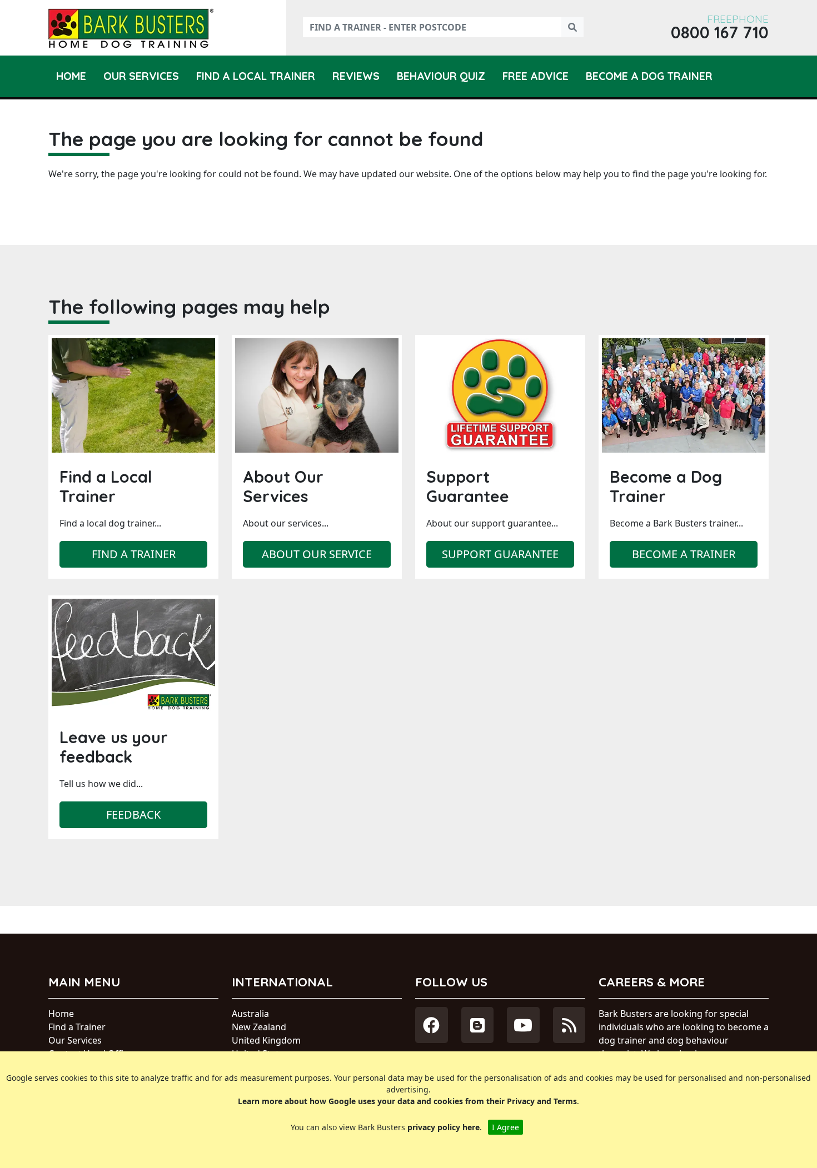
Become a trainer (683, 554)
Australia (250, 1013)
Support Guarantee (500, 554)
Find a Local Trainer (255, 76)
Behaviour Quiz (441, 76)
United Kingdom (266, 1040)
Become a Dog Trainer (649, 76)
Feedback (133, 814)
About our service (317, 554)
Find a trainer (134, 554)
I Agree (505, 1127)
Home (71, 76)
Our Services (141, 76)
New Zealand (259, 1027)
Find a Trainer (77, 1027)
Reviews (356, 76)
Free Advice (535, 76)
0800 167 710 (720, 32)
